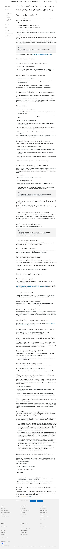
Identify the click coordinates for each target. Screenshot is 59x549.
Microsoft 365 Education (43, 512)
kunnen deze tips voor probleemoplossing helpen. (42, 54)
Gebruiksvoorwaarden (25, 546)
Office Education (42, 514)
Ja (32, 500)
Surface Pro (3, 506)
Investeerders (42, 528)
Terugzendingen (23, 512)
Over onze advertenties (39, 546)
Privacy (20, 546)
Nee (40, 500)
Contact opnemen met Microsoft (12, 546)
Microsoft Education (42, 506)
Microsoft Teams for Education (44, 510)
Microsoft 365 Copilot (4, 534)
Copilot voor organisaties (4, 510)
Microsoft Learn (23, 526)
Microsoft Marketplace (24, 532)
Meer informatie (8, 35)
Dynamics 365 (3, 530)
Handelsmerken (32, 546)
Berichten (7, 9)
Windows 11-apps (3, 517)
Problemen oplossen (9, 33)
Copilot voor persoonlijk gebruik (5, 512)
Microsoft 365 (21, 1)
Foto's (6, 11)
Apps (6, 27)
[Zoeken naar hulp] (53, 1)
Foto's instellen (9, 13)
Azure (2, 528)
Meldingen (7, 30)
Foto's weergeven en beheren (9, 16)
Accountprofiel (23, 506)
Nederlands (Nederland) (6, 541)
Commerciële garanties (24, 517)
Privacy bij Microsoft (42, 526)
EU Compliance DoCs (47, 546)
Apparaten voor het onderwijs (44, 508)
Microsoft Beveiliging (4, 526)
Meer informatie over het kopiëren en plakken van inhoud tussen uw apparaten (32, 286)
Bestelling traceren (23, 514)
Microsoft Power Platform (24, 534)
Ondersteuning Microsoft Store (25, 510)
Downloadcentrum (23, 508)
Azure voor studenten (43, 519)
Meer (29, 1)
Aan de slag (7, 6)
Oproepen (7, 24)
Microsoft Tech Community (24, 530)
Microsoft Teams (3, 536)
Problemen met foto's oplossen (9, 20)
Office (26, 1)
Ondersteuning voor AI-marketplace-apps (26, 528)
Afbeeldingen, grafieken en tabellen (25, 496)
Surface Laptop (3, 508)
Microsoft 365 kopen (35, 1)
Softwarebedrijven (23, 536)
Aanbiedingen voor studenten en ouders (45, 517)
